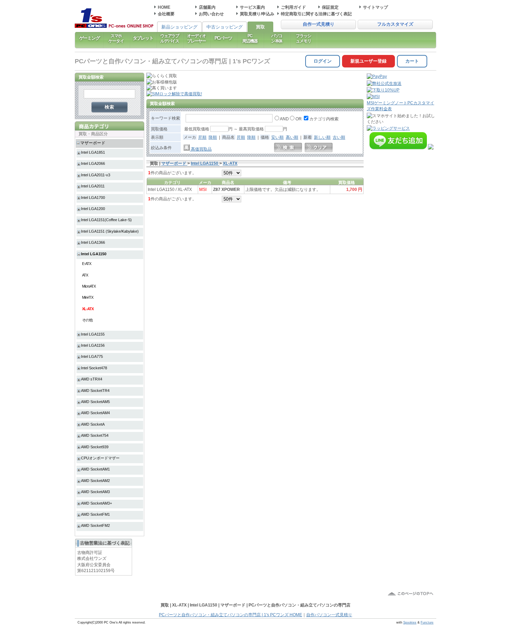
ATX (85, 275)
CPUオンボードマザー (100, 458)
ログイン (323, 61)
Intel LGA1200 (93, 209)
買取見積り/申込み (257, 13)
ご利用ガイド (293, 7)
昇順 (202, 137)
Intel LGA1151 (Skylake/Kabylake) (110, 231)
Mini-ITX (87, 297)
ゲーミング (89, 38)
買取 (260, 27)
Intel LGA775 (92, 356)
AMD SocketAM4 (95, 413)
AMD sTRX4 (91, 379)
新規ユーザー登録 (368, 61)
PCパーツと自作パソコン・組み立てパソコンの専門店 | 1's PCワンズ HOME (230, 614)
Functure (427, 622)
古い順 (339, 137)
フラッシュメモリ (303, 38)
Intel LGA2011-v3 (95, 175)
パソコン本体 (276, 38)
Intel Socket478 (94, 368)
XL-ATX (88, 309)
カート (412, 61)
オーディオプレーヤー (196, 38)
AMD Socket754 (94, 435)
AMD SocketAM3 (95, 492)
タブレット (143, 38)
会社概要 (166, 13)
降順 (213, 137)
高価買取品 (201, 149)
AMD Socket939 (94, 447)
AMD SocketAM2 (95, 481)
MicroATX (89, 286)
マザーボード (92, 142)
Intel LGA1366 (93, 242)
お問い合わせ (211, 13)
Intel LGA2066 (93, 163)
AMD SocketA (93, 424)
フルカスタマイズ (395, 24)
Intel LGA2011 (93, 186)
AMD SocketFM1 (95, 514)
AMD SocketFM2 (95, 525)
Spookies (409, 622)
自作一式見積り (318, 24)
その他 (87, 320)
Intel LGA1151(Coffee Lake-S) (106, 220)
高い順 (292, 137)
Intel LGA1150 (93, 254)
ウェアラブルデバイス (169, 38)
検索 (110, 107)
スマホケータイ (115, 38)
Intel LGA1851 (93, 152)
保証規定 (330, 7)
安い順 (277, 137)
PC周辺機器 (249, 38)
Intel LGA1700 (93, 197)
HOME (164, 7)
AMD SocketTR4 (95, 390)
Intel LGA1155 (93, 334)
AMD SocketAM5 (95, 402)
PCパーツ (223, 38)
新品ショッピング (179, 27)
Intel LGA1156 (93, 345)
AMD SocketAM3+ (96, 503)
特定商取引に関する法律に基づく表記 (316, 13)
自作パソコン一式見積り (329, 614)
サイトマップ (375, 7)
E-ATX (86, 264)
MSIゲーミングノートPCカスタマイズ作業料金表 (400, 106)
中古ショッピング (224, 27)
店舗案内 (207, 7)
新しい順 (322, 137)
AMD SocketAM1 (95, 469)
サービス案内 (252, 7)
